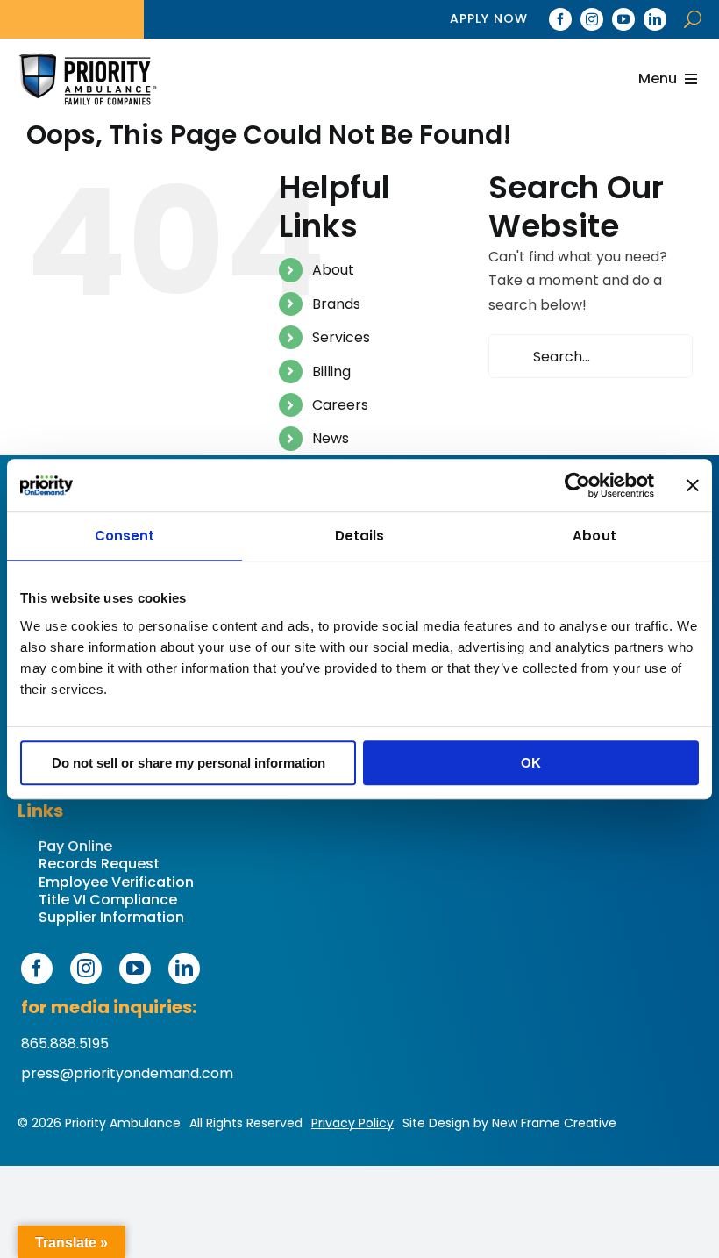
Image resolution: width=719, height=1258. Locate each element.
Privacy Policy (352, 1123)
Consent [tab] (125, 535)
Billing (331, 371)
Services (341, 337)
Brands (336, 304)
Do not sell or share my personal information (188, 762)
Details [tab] (360, 535)
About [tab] (594, 535)
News (330, 438)
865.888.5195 (65, 1043)
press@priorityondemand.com (127, 1073)
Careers (340, 405)
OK (531, 762)
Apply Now (489, 18)
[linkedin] (655, 19)
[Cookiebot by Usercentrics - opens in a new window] (577, 485)
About (333, 270)
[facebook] (560, 19)
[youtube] (623, 19)
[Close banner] (693, 485)
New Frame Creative (554, 1123)
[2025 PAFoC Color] (88, 79)
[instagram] (591, 19)
